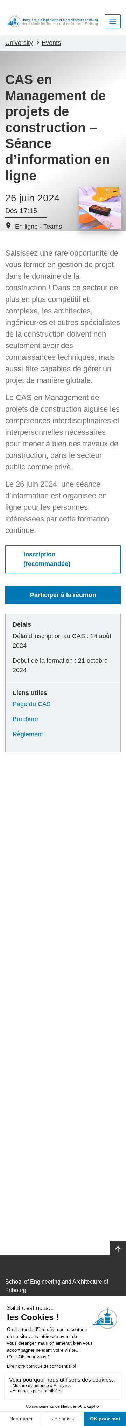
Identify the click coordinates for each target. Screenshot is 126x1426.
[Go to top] (118, 1249)
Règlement (28, 734)
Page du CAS (32, 704)
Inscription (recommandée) (46, 559)
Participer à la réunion (63, 595)
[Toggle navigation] (113, 21)
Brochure (25, 719)
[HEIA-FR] (52, 21)
